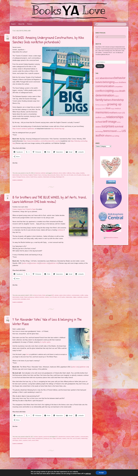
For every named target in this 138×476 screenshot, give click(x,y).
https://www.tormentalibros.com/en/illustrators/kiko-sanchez (42, 141)
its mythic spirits (45, 342)
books (117, 82)
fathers (108, 99)
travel (28, 299)
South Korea (33, 177)
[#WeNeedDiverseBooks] (111, 237)
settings (88, 474)
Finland (35, 175)
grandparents (39, 438)
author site (26, 263)
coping (77, 173)
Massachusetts (52, 175)
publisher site (54, 263)
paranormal (46, 436)
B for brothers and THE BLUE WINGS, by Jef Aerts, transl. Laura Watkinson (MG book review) (50, 199)
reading (104, 117)
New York (63, 175)
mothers (47, 297)
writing (116, 136)
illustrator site (44, 263)
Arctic (60, 173)
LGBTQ (103, 108)
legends (41, 436)
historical (37, 173)
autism (61, 295)
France (39, 175)
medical (36, 297)
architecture (55, 173)
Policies (29, 24)
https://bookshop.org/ (57, 128)
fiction (43, 295)
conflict (82, 295)
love (51, 438)
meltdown (60, 230)
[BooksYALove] (65, 11)
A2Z (53, 295)
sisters (20, 440)
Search (13, 24)
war (113, 136)
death (18, 438)
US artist (119, 131)
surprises (40, 177)
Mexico (58, 175)
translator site (34, 263)
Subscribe (100, 66)
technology (52, 177)
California (69, 173)
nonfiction (43, 173)
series (119, 122)
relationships (69, 297)
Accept (101, 473)
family (21, 297)
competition (118, 86)
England (30, 175)
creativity (82, 173)
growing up (31, 297)
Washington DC (60, 177)
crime (116, 91)
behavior (68, 436)
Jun (7, 36)
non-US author (78, 175)
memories (41, 297)
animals (57, 295)
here (27, 354)
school (99, 121)
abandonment (62, 436)
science (28, 177)
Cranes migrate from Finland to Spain (24, 209)
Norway (84, 175)
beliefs (64, 173)
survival (15, 299)
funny (97, 105)
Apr (7, 196)
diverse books (38, 295)
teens (18, 299)
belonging (108, 82)
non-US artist (69, 175)
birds (64, 295)
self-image (15, 440)
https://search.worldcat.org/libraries (23, 128)
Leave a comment (18, 180)
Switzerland (46, 177)
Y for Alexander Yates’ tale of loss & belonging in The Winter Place (47, 321)
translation (23, 299)
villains (108, 135)
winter (36, 440)
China (73, 173)
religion (75, 297)
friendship (118, 99)
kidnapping (98, 108)
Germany (44, 175)
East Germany (24, 175)
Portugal (18, 177)
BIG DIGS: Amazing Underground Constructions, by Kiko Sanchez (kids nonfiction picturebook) (48, 39)
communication (75, 295)
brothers (69, 295)
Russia (23, 177)
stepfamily (79, 297)
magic (54, 438)
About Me (21, 24)
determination (16, 175)
